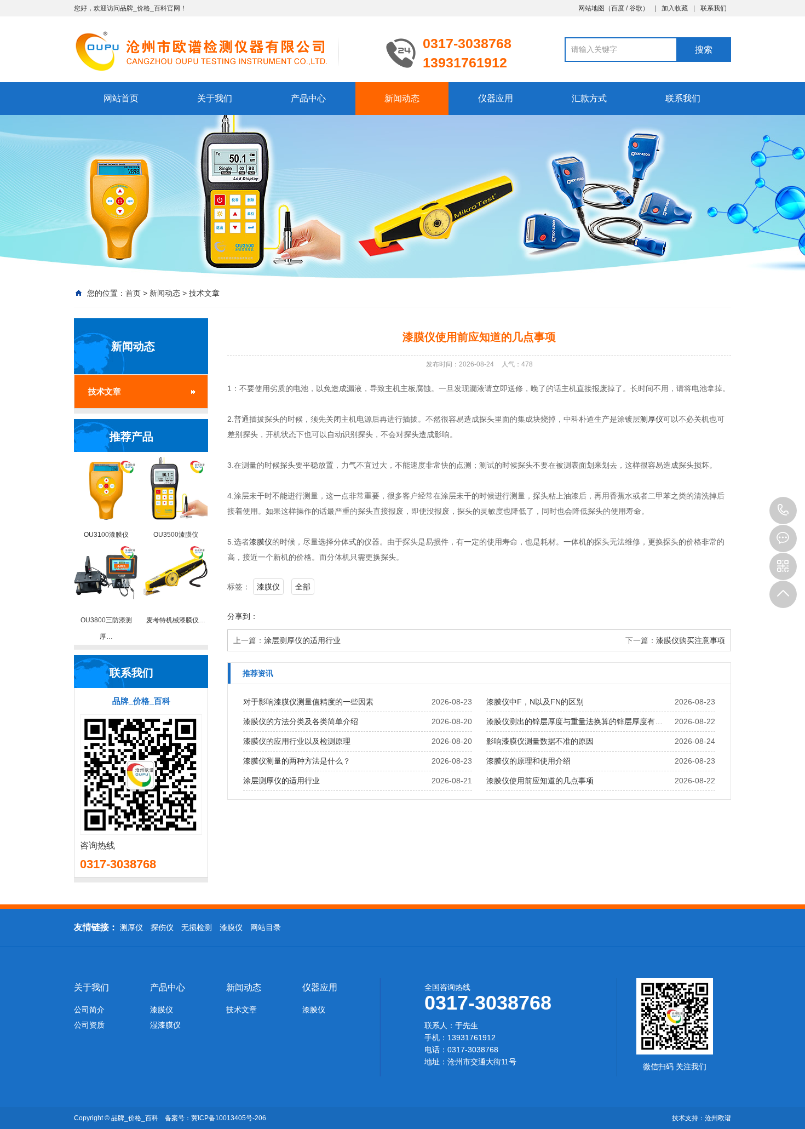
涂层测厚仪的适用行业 (302, 640)
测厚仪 (651, 419)
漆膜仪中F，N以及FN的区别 (535, 701)
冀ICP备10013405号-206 (228, 1118)
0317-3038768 (783, 510)
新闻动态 (401, 98)
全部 (303, 586)
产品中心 (308, 98)
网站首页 (121, 98)
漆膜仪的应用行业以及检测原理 (296, 741)
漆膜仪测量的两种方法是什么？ (296, 761)
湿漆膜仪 (165, 1025)
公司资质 (89, 1025)
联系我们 (713, 8)
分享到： (242, 616)
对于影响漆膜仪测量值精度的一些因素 (308, 701)
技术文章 (204, 293)
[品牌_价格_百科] (222, 50)
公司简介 (89, 1009)
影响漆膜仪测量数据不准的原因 (540, 741)
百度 (617, 8)
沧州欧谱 (718, 1118)
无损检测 (196, 927)
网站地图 (591, 8)
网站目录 (265, 927)
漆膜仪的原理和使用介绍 (528, 761)
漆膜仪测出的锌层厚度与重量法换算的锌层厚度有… (574, 721)
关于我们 (214, 98)
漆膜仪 (260, 541)
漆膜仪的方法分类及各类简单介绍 (300, 721)
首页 (133, 293)
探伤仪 (162, 927)
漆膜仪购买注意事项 (690, 640)
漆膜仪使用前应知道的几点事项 (540, 780)
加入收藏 (675, 8)
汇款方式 (589, 98)
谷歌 (635, 8)
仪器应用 (495, 98)
